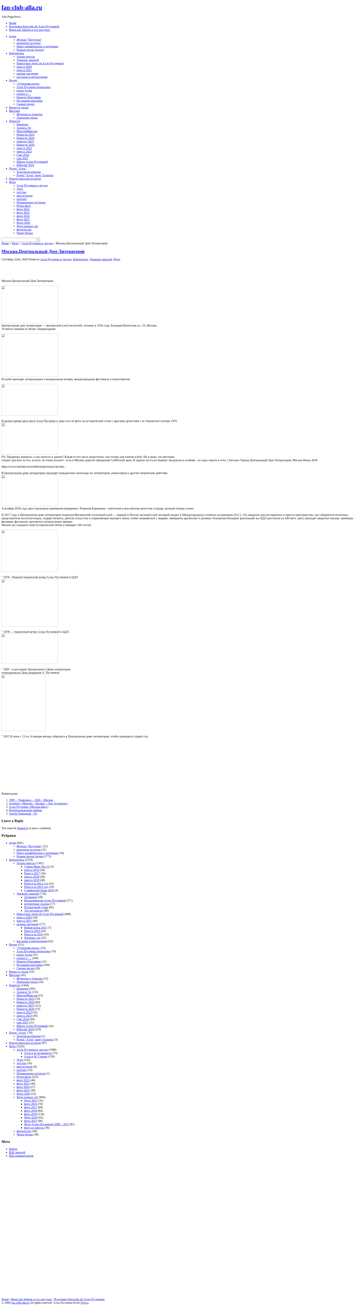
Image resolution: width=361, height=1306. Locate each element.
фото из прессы (34, 1127)
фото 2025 (23, 219)
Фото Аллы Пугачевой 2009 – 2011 (46, 1124)
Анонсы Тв (24, 127)
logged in (22, 828)
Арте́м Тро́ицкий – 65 (23, 813)
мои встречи (25, 195)
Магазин (14, 110)
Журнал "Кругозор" (29, 39)
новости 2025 (25, 141)
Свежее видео (25, 104)
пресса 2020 (24, 66)
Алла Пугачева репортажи (33, 87)
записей (17, 1152)
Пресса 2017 (32, 873)
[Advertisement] (45, 269)
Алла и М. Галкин (35, 1056)
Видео (13, 80)
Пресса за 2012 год (36, 883)
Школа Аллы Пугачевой (32, 161)
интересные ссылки (36, 903)
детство (21, 192)
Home (12, 23)
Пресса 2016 (32, 931)
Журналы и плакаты (29, 114)
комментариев (21, 1155)
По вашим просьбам (29, 100)
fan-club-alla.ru (22, 7)
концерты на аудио (29, 43)
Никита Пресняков (29, 97)
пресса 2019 (31, 880)
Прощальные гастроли (31, 202)
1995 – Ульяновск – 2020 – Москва (31, 800)
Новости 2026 (25, 144)
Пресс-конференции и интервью (37, 46)
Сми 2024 (23, 155)
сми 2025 (22, 158)
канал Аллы (24, 90)
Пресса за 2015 (33, 934)
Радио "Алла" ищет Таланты (35, 175)
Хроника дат (32, 937)
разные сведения (27, 73)
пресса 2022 (24, 148)
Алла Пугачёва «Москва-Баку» (29, 806)
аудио (12, 36)
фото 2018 (30, 1110)
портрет (22, 199)
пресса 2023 (24, 151)
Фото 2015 (31, 1100)
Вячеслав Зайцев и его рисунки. (29, 29)
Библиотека (16, 53)
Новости (14, 121)
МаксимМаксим (27, 131)
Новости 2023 (25, 134)
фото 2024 (23, 216)
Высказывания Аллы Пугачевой (45, 900)
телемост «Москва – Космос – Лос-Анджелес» (38, 803)
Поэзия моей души (36, 907)
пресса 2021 (24, 70)
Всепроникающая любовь (25, 810)
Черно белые (25, 233)
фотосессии (24, 229)
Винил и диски (19, 107)
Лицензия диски (27, 117)
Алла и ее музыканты (38, 1053)
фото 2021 (30, 1120)
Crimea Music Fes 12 (36, 866)
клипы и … (24, 94)
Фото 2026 (23, 222)
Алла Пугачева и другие (32, 185)
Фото (12, 182)
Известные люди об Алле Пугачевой (40, 63)
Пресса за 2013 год (36, 887)
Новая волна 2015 (35, 927)
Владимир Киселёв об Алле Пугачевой (34, 26)
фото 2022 (23, 209)
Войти (13, 1149)
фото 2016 (30, 1104)
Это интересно (33, 910)
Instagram (22, 124)
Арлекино (30, 897)
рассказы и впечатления (32, 77)
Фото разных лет (27, 226)
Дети (20, 188)
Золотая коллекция (29, 172)
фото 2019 (30, 1114)
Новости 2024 (25, 138)
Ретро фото (24, 205)
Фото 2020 (31, 1117)
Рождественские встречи (25, 178)
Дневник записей (28, 60)
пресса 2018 (31, 876)
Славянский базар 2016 (39, 890)
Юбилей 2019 (25, 165)
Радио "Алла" (18, 168)
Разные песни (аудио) (30, 49)
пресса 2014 (31, 870)
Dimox (84, 1302)
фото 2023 (23, 212)
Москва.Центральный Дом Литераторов (43, 251)
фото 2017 (30, 1107)
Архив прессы (26, 56)
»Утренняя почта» (28, 83)
